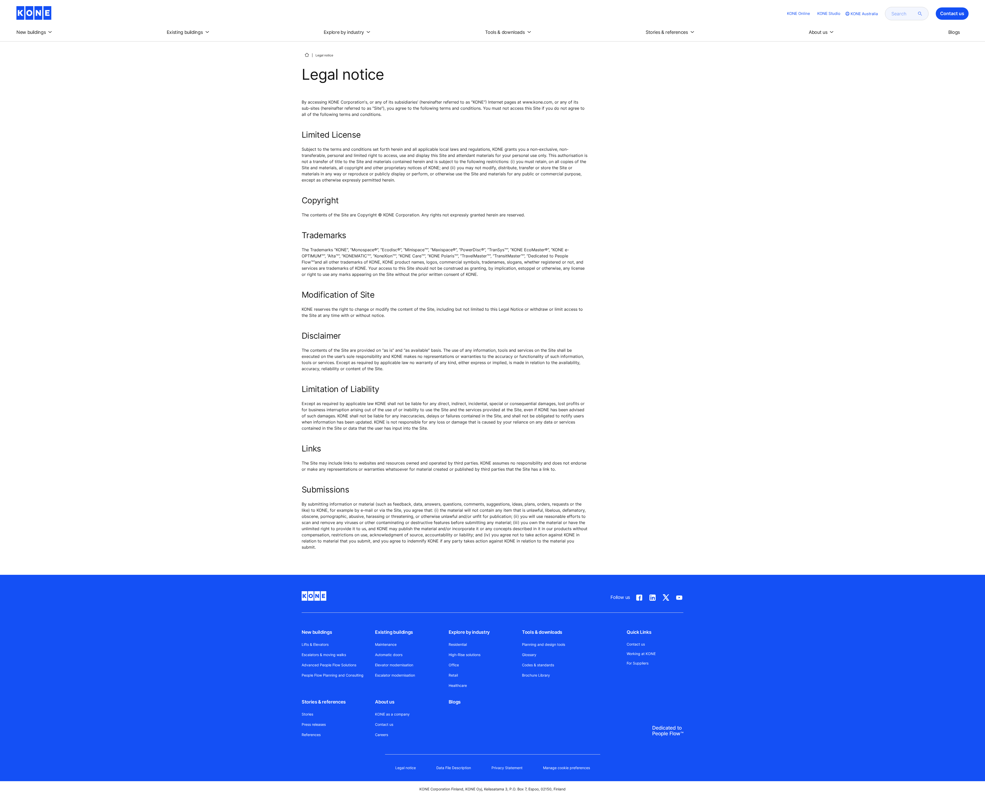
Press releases (314, 724)
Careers (381, 734)
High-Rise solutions (464, 654)
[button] (35, 32)
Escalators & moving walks (324, 654)
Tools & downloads (542, 632)
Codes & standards (538, 665)
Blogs (455, 702)
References (311, 734)
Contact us (384, 724)
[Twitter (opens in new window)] (666, 596)
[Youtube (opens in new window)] (679, 596)
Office (454, 665)
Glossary (529, 654)
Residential (458, 644)
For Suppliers (637, 663)
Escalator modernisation (395, 675)
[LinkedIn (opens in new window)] (652, 596)
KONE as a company (392, 714)
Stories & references (324, 702)
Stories (307, 714)
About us (384, 702)
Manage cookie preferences (566, 768)
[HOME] (307, 55)
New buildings (317, 632)
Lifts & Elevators (315, 644)
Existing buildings (394, 632)
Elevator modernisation (394, 665)
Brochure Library (536, 675)
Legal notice (405, 768)
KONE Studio (828, 13)
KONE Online (798, 13)
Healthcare (458, 685)
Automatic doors (388, 654)
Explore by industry (469, 632)
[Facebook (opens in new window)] (639, 596)
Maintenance (386, 644)
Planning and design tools (543, 644)
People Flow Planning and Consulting (332, 675)
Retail (453, 675)
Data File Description (453, 768)
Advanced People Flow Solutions (329, 665)
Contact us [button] (952, 13)
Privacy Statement (507, 768)
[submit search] (920, 13)
